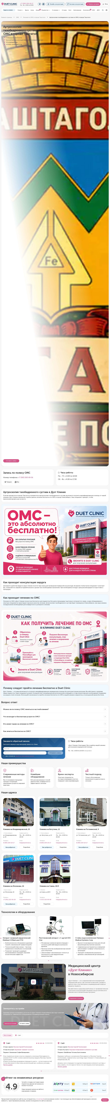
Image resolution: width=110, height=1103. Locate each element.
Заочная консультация (76, 4)
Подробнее (26, 847)
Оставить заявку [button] (11, 461)
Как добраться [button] (10, 847)
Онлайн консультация (56, 4)
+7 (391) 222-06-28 (9, 899)
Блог (70, 10)
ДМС (98, 10)
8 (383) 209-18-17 (8, 843)
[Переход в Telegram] (39, 4)
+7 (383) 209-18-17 (26, 3)
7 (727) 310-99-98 (45, 899)
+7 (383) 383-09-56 (25, 477)
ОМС (93, 10)
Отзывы (64, 10)
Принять (104, 1100)
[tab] (48, 960)
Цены (32, 10)
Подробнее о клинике (76, 998)
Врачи (27, 10)
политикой (40, 1099)
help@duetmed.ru (25, 843)
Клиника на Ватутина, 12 (50, 829)
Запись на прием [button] (94, 4)
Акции (38, 10)
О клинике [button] (55, 10)
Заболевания (77, 10)
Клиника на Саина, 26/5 (49, 886)
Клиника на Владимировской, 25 (16, 829)
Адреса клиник (8, 10)
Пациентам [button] (45, 10)
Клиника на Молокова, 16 (13, 886)
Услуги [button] (20, 10)
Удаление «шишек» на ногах (24, 1049)
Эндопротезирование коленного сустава (83, 1049)
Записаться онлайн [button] (10, 1023)
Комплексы (86, 10)
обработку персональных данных (24, 756)
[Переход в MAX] (43, 4)
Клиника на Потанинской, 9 (87, 829)
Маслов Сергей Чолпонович (22, 1047)
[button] (3, 1079)
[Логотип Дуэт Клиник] (9, 4)
